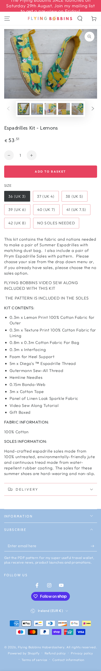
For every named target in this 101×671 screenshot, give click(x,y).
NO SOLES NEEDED (56, 223)
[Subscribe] (94, 546)
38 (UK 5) (74, 196)
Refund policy (55, 653)
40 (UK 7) (46, 209)
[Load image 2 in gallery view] (37, 109)
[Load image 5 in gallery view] (77, 109)
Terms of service (34, 660)
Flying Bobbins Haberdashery (41, 647)
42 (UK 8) (17, 223)
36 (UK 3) (17, 196)
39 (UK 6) (17, 209)
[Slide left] (8, 109)
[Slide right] (93, 109)
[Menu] (7, 18)
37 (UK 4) (45, 196)
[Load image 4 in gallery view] (64, 109)
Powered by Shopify (23, 653)
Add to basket (50, 171)
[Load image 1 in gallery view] (23, 109)
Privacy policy (82, 653)
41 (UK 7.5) (76, 209)
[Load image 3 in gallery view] (50, 109)
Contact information (68, 660)
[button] (80, 18)
